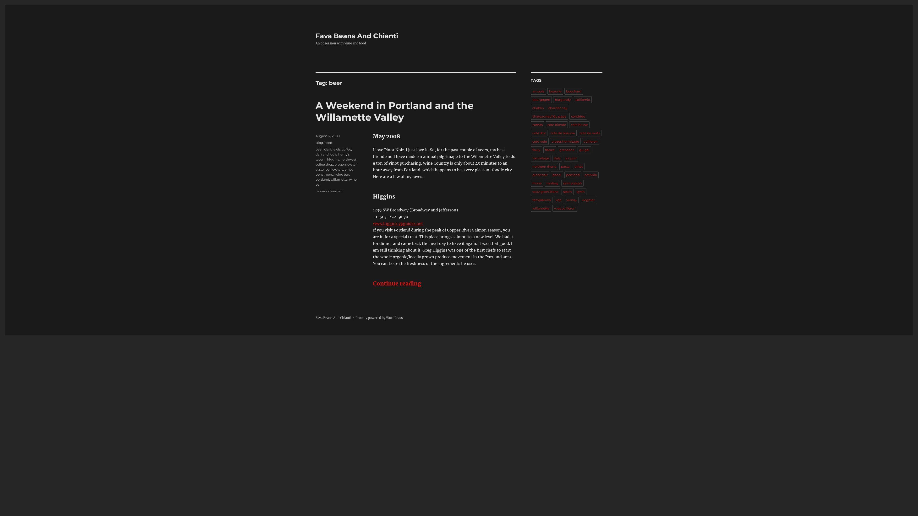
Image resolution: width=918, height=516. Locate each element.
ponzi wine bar (337, 174)
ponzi (320, 174)
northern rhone (544, 166)
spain (567, 192)
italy (557, 158)
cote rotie (539, 141)
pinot (348, 169)
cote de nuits (590, 133)
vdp (559, 200)
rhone (537, 183)
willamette (339, 179)
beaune (555, 91)
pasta (565, 166)
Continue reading (397, 283)
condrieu (578, 116)
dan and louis (326, 154)
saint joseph (572, 183)
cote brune (579, 125)
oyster (352, 164)
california (582, 100)
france (550, 150)
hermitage (540, 158)
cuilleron (591, 141)
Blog (319, 143)
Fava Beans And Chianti (357, 36)
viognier (588, 200)
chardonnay (557, 108)
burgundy (563, 100)
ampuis (538, 91)
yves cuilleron (564, 208)
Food (328, 143)
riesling (552, 183)
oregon (340, 164)
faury (536, 150)
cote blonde (556, 125)
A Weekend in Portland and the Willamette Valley (395, 111)
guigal (584, 150)
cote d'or (539, 133)
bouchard (573, 91)
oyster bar (323, 169)
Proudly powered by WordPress (379, 318)
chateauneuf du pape (549, 116)
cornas (537, 125)
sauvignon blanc (545, 192)
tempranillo (541, 200)
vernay (571, 200)
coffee (346, 149)
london (571, 158)
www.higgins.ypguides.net (398, 223)
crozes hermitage (565, 141)
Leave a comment (330, 191)
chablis (538, 108)
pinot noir (540, 175)
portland (322, 179)
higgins (333, 159)
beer (319, 149)
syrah (581, 192)
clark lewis (332, 149)
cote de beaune (563, 133)
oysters (337, 169)
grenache (566, 150)
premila (591, 175)
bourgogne (541, 100)
